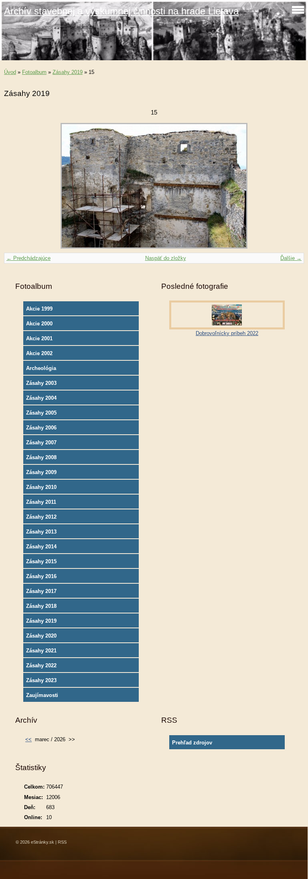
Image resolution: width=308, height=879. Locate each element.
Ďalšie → (291, 258)
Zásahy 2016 (41, 576)
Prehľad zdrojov (192, 743)
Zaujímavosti (42, 695)
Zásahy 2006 (41, 428)
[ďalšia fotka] (291, 186)
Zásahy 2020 (41, 636)
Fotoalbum (34, 72)
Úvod (10, 72)
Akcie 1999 (39, 309)
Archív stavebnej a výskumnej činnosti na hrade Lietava (121, 11)
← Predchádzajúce (28, 258)
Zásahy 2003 (41, 383)
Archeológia (41, 368)
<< (28, 739)
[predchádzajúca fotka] (17, 186)
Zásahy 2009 (41, 472)
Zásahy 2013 (41, 532)
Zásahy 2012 (41, 517)
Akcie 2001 (39, 338)
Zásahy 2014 (41, 547)
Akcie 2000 (39, 324)
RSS (62, 842)
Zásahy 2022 (41, 665)
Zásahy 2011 (41, 502)
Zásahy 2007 (41, 443)
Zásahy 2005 (41, 413)
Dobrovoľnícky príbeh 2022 (227, 333)
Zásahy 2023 (41, 680)
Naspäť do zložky (165, 258)
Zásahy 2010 (41, 487)
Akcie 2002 (39, 353)
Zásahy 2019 (68, 72)
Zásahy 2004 (41, 398)
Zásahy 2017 (41, 591)
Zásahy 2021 (41, 651)
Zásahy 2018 (41, 606)
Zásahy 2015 (41, 561)
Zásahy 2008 (41, 457)
